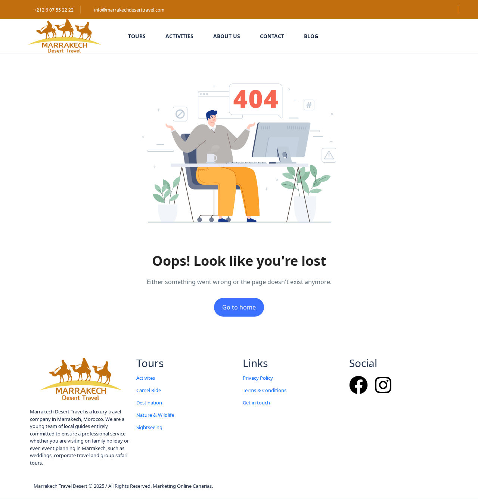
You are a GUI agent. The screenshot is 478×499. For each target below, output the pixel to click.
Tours (137, 36)
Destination (149, 402)
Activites (145, 378)
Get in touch (256, 402)
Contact (272, 36)
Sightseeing (149, 427)
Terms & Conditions (264, 390)
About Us (226, 36)
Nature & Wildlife (155, 415)
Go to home (239, 307)
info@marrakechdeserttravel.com (129, 10)
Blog (311, 36)
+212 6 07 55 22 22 (54, 10)
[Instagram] (383, 385)
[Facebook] (358, 385)
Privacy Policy (258, 378)
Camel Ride (148, 390)
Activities (179, 36)
